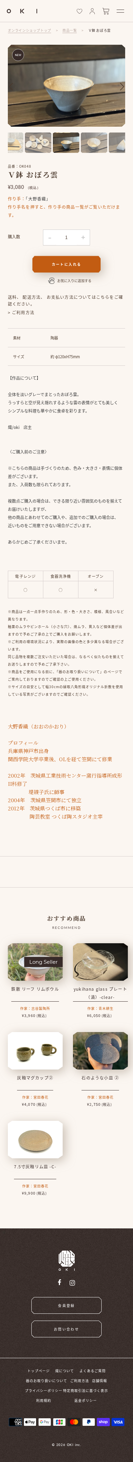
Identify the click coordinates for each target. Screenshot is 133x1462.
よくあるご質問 (92, 1370)
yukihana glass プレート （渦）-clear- (100, 993)
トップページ (38, 1370)
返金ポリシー (85, 1400)
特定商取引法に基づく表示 (85, 1390)
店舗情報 (99, 1380)
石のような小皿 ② (100, 1078)
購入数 (14, 236)
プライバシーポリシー (43, 1390)
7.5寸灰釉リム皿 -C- (35, 1166)
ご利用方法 (79, 1380)
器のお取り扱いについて (46, 1380)
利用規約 (43, 1400)
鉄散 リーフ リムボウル (35, 989)
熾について (64, 1370)
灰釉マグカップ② (35, 1078)
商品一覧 (69, 30)
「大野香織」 (38, 198)
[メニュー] (120, 11)
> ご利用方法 (21, 312)
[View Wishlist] (79, 11)
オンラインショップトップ (29, 30)
